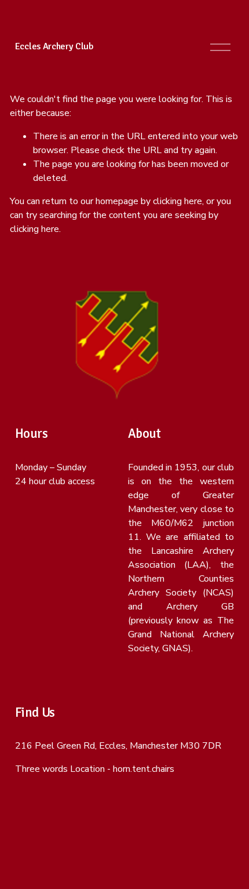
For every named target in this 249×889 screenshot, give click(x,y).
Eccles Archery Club (54, 46)
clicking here (177, 201)
